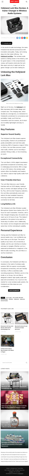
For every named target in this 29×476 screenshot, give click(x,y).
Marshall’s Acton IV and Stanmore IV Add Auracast (21, 328)
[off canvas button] (2, 1)
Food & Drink (5, 403)
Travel (3, 440)
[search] (26, 1)
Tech (14, 5)
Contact (11, 471)
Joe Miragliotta (5, 37)
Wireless (16, 299)
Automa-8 (20, 473)
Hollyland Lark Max (7, 56)
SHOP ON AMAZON (14, 290)
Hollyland (19, 107)
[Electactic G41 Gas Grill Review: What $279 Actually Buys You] (7, 318)
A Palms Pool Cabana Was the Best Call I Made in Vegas (7, 350)
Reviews (11, 299)
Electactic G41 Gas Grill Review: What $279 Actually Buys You (7, 328)
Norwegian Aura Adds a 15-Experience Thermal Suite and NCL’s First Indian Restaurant (12, 444)
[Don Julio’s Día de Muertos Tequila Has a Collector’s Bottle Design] (14, 419)
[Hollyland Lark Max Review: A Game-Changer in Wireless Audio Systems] (14, 25)
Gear (3, 384)
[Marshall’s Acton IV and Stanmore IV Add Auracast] (21, 318)
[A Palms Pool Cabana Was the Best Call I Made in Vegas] (7, 340)
